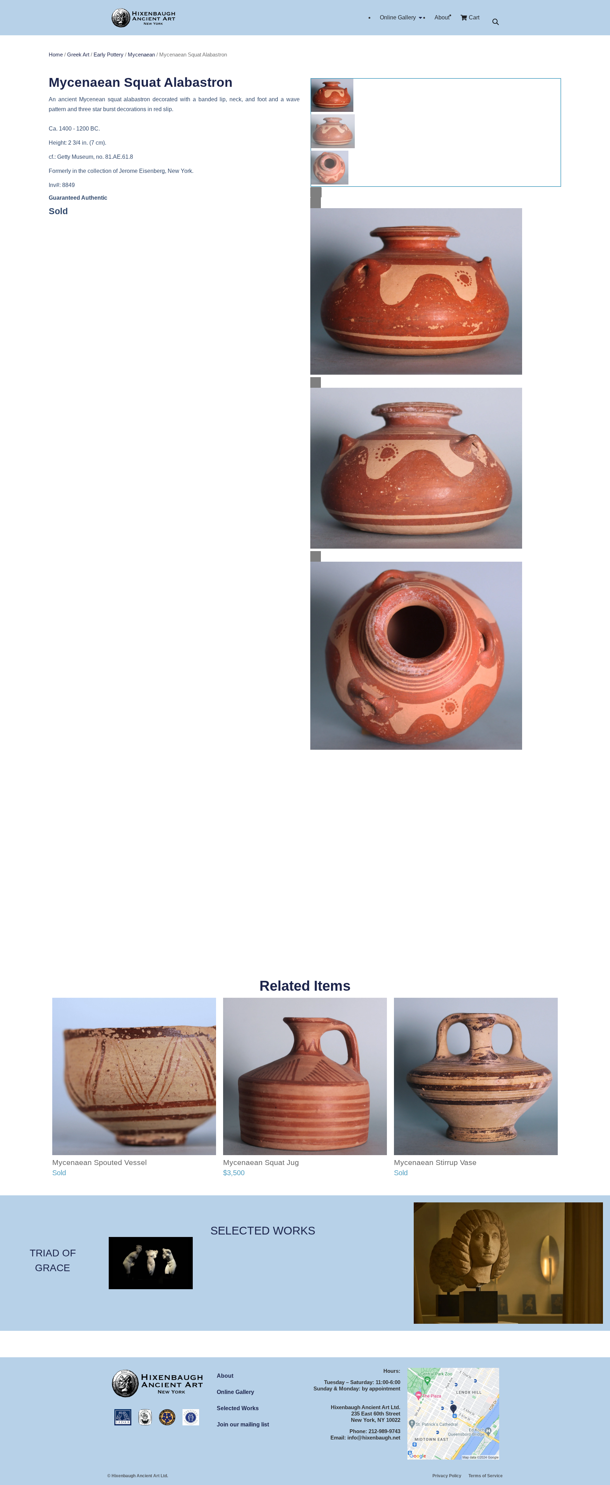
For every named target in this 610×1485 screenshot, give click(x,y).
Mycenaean (141, 55)
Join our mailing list (243, 1424)
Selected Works (238, 1408)
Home (56, 55)
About (225, 1376)
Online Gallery (235, 1392)
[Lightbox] (316, 192)
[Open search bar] (495, 22)
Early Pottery (109, 55)
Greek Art (78, 55)
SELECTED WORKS (262, 1230)
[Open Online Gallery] (420, 17)
